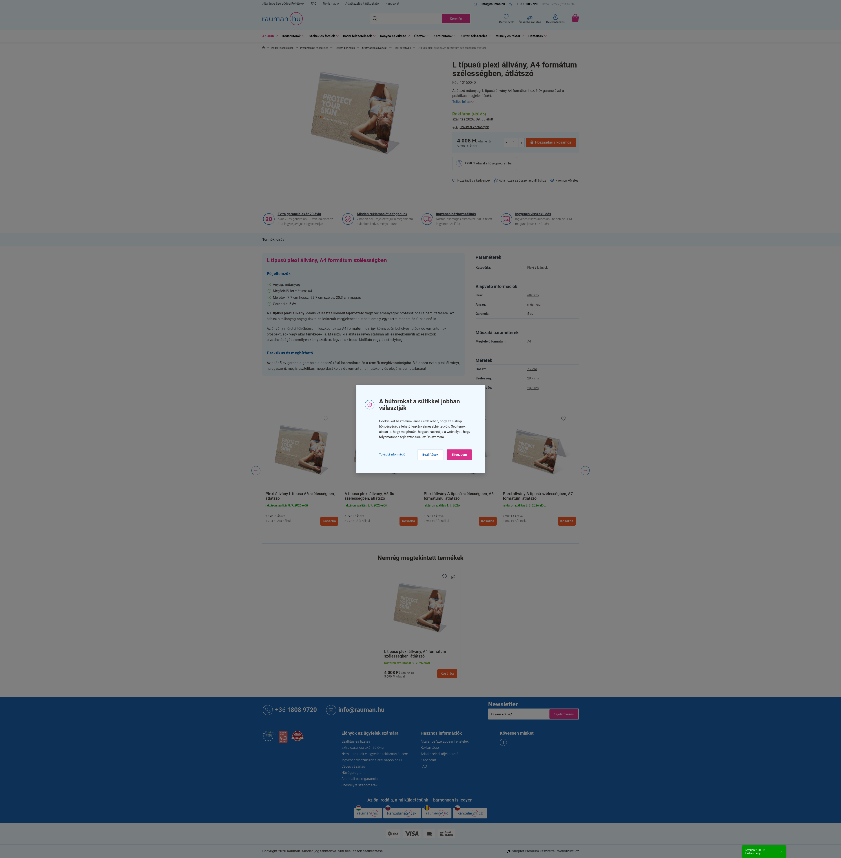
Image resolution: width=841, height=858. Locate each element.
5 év (530, 314)
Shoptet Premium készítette (533, 851)
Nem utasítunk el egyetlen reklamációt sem (374, 754)
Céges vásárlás (353, 766)
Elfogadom (459, 454)
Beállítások (430, 454)
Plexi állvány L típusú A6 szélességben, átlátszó (300, 496)
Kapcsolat (392, 3)
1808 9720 (296, 709)
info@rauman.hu (361, 709)
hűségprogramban (500, 163)
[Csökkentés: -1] (507, 142)
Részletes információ (515, 101)
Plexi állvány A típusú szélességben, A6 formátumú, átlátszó (459, 496)
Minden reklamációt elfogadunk (382, 214)
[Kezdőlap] (263, 48)
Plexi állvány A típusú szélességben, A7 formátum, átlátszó (538, 496)
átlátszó (533, 295)
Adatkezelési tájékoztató (362, 3)
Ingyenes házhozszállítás (456, 214)
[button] (301, 514)
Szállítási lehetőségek (474, 127)
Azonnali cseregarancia (359, 779)
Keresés (456, 19)
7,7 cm (532, 369)
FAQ (313, 3)
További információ (392, 454)
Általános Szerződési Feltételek (283, 3)
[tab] (273, 239)
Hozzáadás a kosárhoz (553, 142)
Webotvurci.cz (568, 851)
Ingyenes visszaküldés (533, 214)
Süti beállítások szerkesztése (360, 851)
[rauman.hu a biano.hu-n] (283, 738)
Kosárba (447, 673)
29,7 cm (533, 378)
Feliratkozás (563, 714)
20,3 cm (533, 388)
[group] (301, 470)
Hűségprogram (353, 773)
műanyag (533, 304)
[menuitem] (269, 36)
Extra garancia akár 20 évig (299, 214)
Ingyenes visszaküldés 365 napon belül (371, 760)
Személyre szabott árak (359, 785)
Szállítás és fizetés (355, 741)
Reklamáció (331, 3)
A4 (529, 341)
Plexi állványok (537, 268)
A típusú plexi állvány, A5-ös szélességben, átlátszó (369, 496)
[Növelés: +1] (521, 142)
